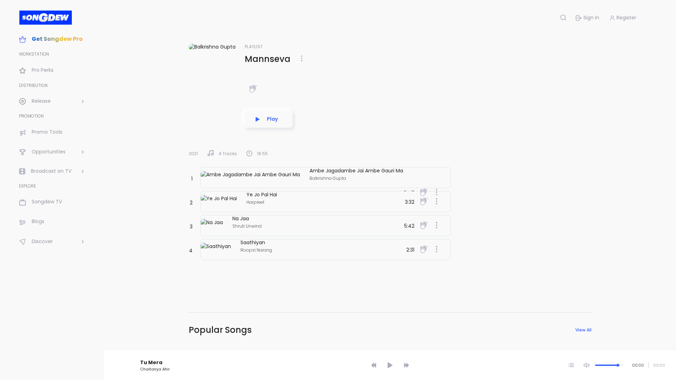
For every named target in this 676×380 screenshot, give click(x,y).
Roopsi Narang (256, 250)
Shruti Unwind (247, 226)
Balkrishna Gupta (327, 178)
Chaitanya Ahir (155, 369)
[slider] (391, 352)
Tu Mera (151, 362)
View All (583, 330)
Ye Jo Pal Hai (261, 194)
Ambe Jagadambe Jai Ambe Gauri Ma (356, 170)
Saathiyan (252, 242)
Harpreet (255, 202)
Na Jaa (240, 218)
